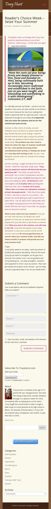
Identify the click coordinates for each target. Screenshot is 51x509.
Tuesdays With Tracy (13, 480)
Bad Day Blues (10, 454)
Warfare (8, 484)
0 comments (26, 26)
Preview (8, 380)
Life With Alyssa (11, 465)
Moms (7, 469)
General (16, 26)
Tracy (9, 26)
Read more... (9, 420)
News (7, 473)
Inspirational (9, 461)
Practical (8, 476)
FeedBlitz (26, 380)
